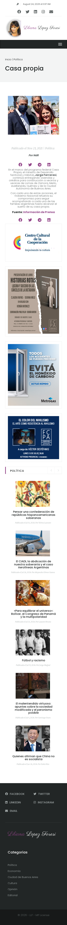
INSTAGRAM (45, 802)
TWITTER (43, 794)
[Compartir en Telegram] (39, 164)
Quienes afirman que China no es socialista (33, 757)
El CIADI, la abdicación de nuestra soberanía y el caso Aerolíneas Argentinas (33, 564)
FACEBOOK (17, 794)
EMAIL (13, 811)
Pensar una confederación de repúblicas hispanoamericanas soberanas (33, 515)
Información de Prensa (39, 212)
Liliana (42, 28)
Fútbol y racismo (33, 660)
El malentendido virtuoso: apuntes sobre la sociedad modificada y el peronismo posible (33, 708)
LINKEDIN (15, 802)
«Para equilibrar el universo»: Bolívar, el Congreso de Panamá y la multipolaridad (33, 614)
